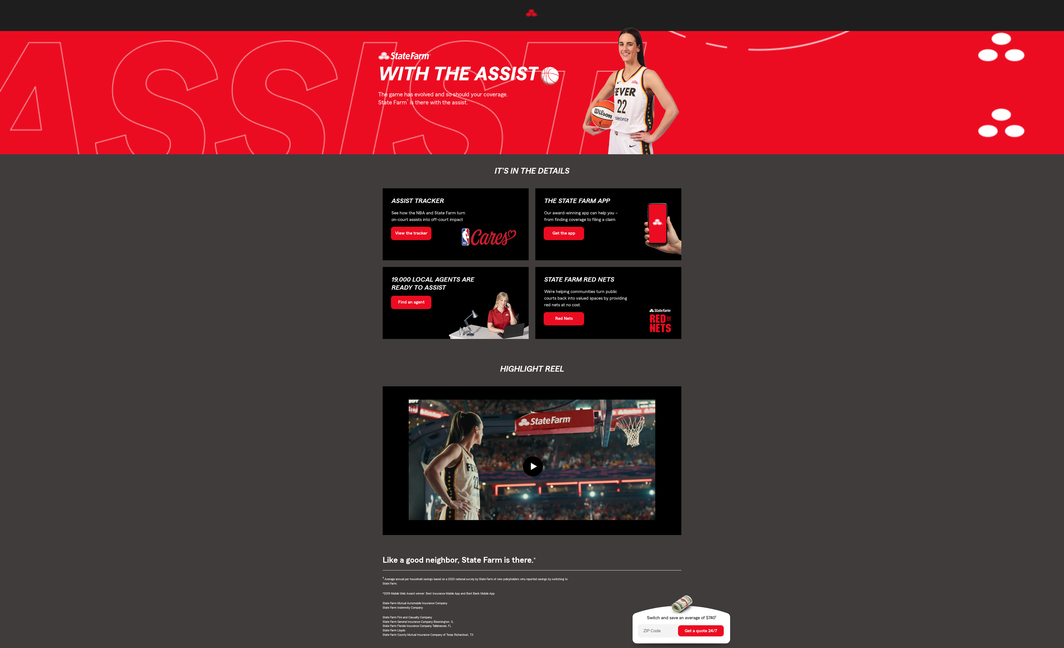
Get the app (564, 233)
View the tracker (411, 233)
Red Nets (564, 318)
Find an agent (411, 302)
